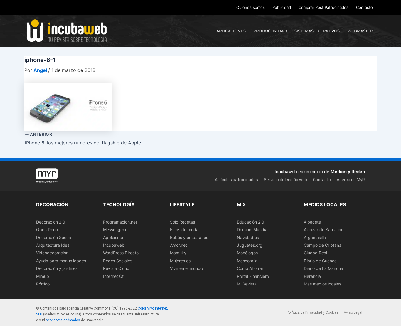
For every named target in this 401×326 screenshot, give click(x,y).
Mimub (42, 276)
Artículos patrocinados (236, 179)
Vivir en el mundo (186, 268)
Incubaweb (113, 245)
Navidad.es (248, 237)
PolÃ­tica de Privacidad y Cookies (312, 312)
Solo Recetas (182, 221)
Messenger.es (116, 229)
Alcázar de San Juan (323, 229)
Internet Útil (114, 276)
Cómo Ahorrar (250, 268)
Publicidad (281, 7)
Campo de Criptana (322, 245)
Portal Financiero (253, 276)
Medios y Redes (348, 171)
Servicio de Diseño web (285, 179)
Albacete (312, 221)
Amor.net (178, 245)
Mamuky (178, 252)
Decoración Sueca (53, 237)
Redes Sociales (117, 260)
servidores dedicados (63, 320)
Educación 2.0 (250, 221)
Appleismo (113, 237)
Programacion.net (120, 221)
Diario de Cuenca (320, 260)
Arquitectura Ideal (53, 245)
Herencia (312, 276)
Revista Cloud (116, 268)
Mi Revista (247, 283)
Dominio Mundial (252, 229)
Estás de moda (184, 229)
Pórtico (43, 283)
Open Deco (47, 229)
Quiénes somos (250, 7)
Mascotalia (247, 260)
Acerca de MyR (351, 179)
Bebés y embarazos (189, 237)
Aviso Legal (353, 312)
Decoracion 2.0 (50, 221)
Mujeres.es (180, 260)
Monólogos (247, 252)
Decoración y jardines (56, 268)
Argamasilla (315, 237)
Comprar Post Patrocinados (323, 7)
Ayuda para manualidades (61, 260)
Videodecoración (52, 252)
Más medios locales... (324, 283)
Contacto (364, 7)
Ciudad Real (315, 252)
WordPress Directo (121, 252)
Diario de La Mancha (323, 268)
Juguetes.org (249, 245)
